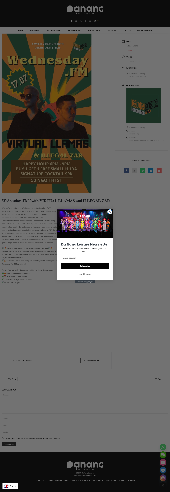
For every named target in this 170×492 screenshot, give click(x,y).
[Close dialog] (110, 212)
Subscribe (85, 266)
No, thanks (85, 274)
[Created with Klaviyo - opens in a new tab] (85, 281)
